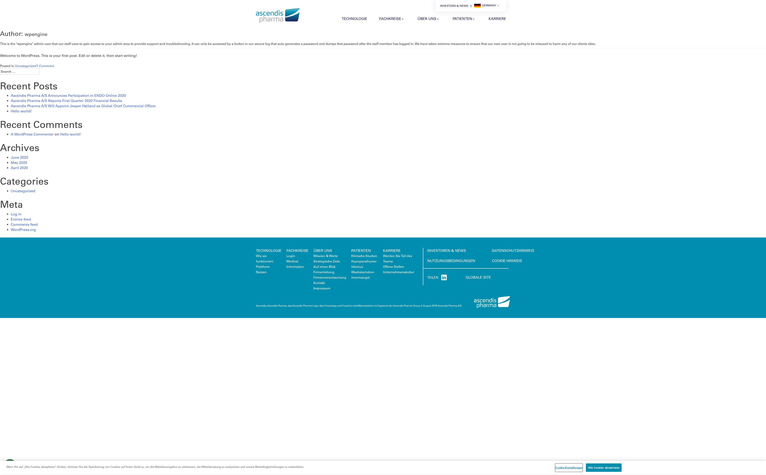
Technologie (268, 250)
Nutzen (261, 272)
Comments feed (24, 224)
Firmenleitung (323, 272)
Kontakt (319, 283)
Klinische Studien (364, 256)
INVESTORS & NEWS (454, 6)
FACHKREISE (297, 250)
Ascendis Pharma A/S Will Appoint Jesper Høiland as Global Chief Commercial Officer (83, 105)
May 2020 (19, 162)
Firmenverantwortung (329, 277)
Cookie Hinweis (507, 260)
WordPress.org (23, 229)
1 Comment (45, 66)
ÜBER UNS (427, 18)
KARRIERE (497, 18)
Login (290, 256)
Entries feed (21, 219)
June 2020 (19, 157)
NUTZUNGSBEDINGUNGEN (451, 260)
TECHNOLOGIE (354, 18)
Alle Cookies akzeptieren (603, 467)
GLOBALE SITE (478, 277)
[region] (383, 468)
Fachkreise (390, 18)
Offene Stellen (393, 266)
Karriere (392, 250)
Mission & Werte (325, 256)
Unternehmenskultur (398, 272)
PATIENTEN (462, 18)
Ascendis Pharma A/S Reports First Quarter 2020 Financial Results (66, 100)
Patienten (361, 250)
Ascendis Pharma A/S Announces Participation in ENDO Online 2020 (68, 95)
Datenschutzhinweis (513, 250)
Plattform (263, 266)
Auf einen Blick (324, 266)
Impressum (321, 288)
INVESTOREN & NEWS (446, 250)
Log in (16, 214)
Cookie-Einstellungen (568, 467)
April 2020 (19, 167)
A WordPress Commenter (32, 134)
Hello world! (21, 111)
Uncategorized (26, 66)
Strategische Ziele (326, 261)
